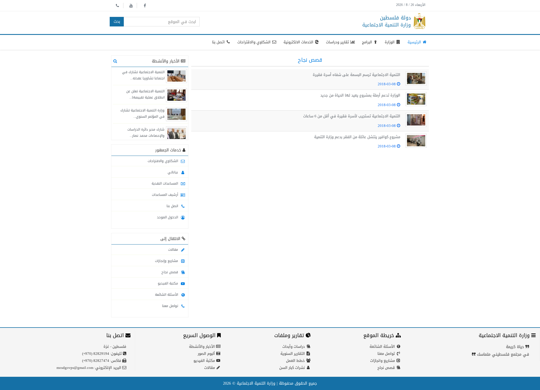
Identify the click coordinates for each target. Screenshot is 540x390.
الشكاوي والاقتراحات (254, 42)
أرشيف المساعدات (165, 195)
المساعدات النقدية (165, 183)
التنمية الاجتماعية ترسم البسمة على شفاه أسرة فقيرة (356, 74)
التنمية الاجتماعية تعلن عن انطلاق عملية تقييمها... (145, 94)
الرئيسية (415, 42)
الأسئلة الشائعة (167, 295)
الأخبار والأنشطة (202, 346)
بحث (117, 21)
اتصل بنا (219, 42)
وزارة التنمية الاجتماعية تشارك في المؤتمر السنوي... (142, 113)
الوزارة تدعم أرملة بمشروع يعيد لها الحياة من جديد (360, 95)
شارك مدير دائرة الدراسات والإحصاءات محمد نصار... (146, 132)
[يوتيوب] (131, 5)
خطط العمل (296, 360)
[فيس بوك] (144, 5)
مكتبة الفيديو (168, 283)
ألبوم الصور (207, 353)
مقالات (173, 249)
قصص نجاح (170, 272)
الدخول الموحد (168, 217)
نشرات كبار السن (292, 367)
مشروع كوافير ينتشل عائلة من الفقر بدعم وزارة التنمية (357, 136)
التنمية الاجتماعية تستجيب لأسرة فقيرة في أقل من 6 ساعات (351, 116)
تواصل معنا (170, 306)
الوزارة (390, 42)
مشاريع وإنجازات (167, 261)
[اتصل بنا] (117, 5)
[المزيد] (115, 61)
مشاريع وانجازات (383, 360)
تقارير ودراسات (338, 42)
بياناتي (173, 172)
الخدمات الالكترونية (299, 42)
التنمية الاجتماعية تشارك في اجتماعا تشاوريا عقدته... (143, 75)
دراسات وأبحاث (294, 346)
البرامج (367, 42)
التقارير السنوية (293, 353)
